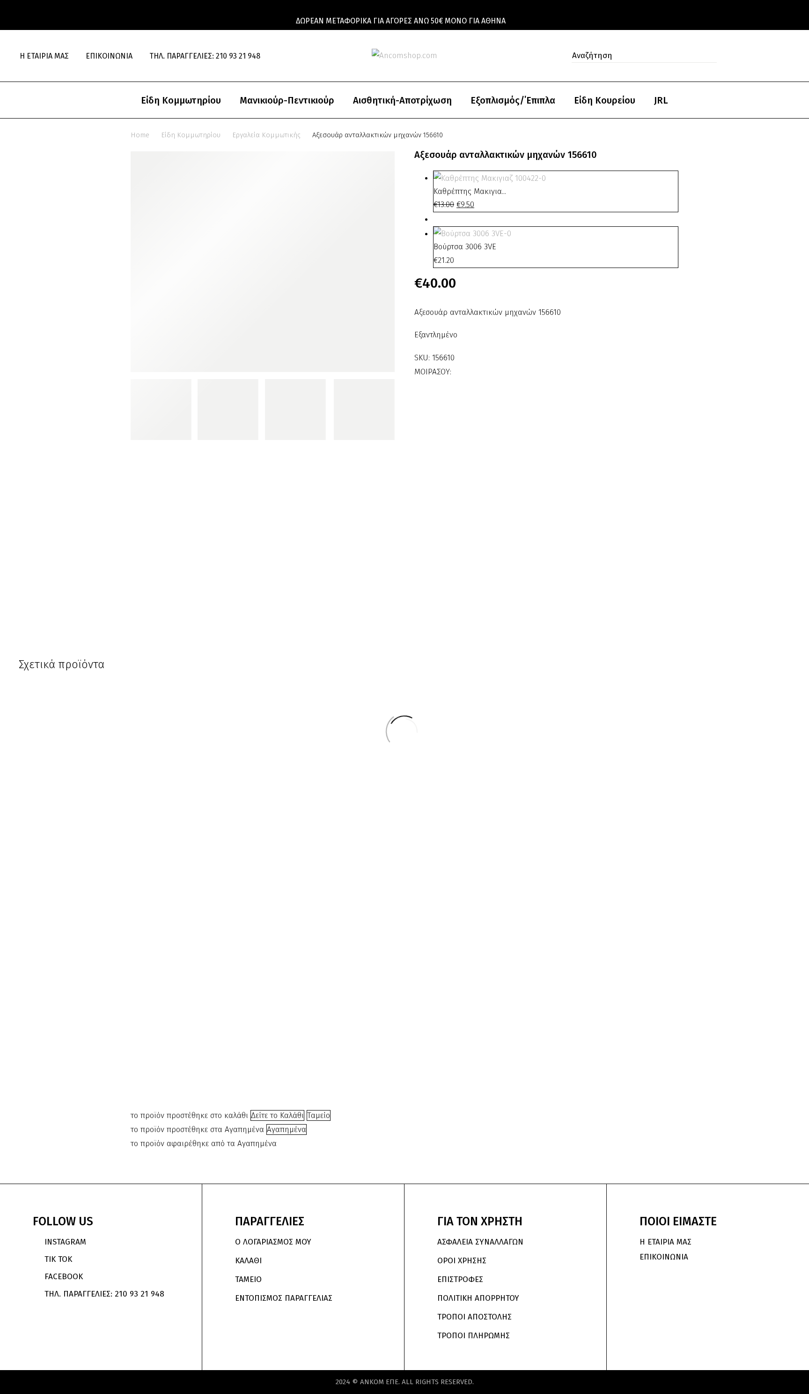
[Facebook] (459, 369)
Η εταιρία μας (44, 56)
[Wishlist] (766, 55)
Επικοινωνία (109, 56)
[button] (707, 56)
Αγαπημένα (286, 1129)
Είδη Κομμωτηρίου (181, 100)
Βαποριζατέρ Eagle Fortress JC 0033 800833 (455, 1036)
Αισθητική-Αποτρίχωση (402, 100)
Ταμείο (318, 1115)
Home (140, 135)
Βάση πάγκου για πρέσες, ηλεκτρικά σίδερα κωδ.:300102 (621, 897)
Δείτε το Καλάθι (277, 1115)
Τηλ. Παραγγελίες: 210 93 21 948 (204, 56)
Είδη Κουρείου (604, 100)
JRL (661, 100)
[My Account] (745, 55)
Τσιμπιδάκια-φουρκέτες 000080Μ (204, 995)
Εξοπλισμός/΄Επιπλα (513, 100)
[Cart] (785, 55)
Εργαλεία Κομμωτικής (266, 135)
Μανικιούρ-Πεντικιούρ (287, 100)
